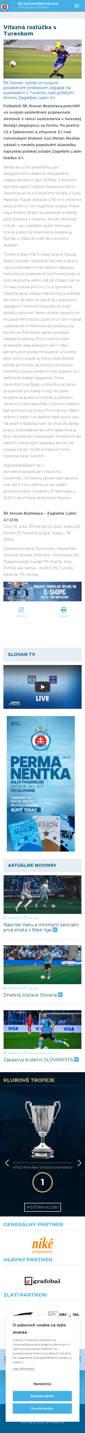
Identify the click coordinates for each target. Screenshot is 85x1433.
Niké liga (33, 918)
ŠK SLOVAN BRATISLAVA (38, 5)
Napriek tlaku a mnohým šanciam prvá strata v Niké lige (41, 927)
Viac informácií (23, 1368)
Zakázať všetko (42, 1396)
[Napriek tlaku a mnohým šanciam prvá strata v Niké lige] (42, 894)
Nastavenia (42, 1383)
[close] (69, 1316)
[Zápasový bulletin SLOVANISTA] (42, 1029)
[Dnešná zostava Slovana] (42, 964)
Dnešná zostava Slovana (30, 995)
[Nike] (43, 1246)
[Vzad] (6, 1163)
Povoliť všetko (42, 1408)
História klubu (43, 1207)
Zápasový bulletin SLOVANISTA (38, 1059)
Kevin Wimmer (49, 1053)
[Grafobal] (43, 1281)
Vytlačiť (64, 616)
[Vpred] (78, 1163)
